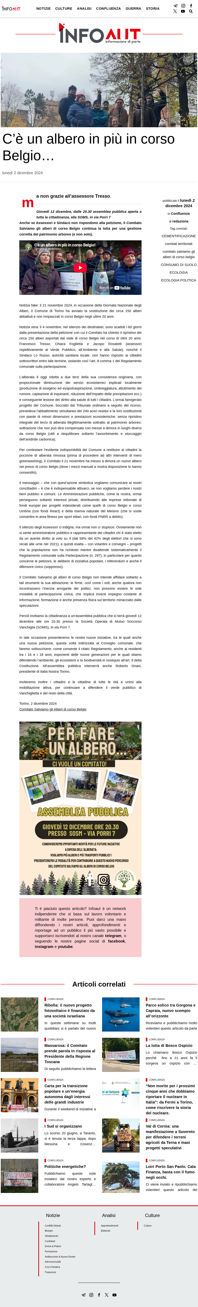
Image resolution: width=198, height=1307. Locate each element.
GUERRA (133, 8)
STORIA (153, 8)
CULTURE (63, 8)
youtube (65, 946)
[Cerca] (191, 11)
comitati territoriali (178, 244)
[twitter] (175, 11)
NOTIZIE (43, 8)
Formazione (51, 1251)
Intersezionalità (53, 1261)
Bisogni (49, 1230)
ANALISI (84, 8)
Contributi (50, 1241)
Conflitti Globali (53, 1225)
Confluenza (180, 214)
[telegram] (175, 6)
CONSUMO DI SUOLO (179, 265)
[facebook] (191, 6)
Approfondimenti (109, 1225)
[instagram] (183, 6)
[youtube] (183, 11)
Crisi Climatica (52, 1267)
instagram (44, 946)
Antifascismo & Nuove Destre (60, 1256)
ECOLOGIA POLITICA (178, 280)
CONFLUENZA (108, 8)
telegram (113, 936)
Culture (148, 1225)
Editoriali (105, 1230)
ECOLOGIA (179, 272)
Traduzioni (50, 1272)
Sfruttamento (51, 1236)
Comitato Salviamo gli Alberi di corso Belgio (52, 709)
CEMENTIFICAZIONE (179, 236)
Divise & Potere (53, 1246)
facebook (116, 941)
